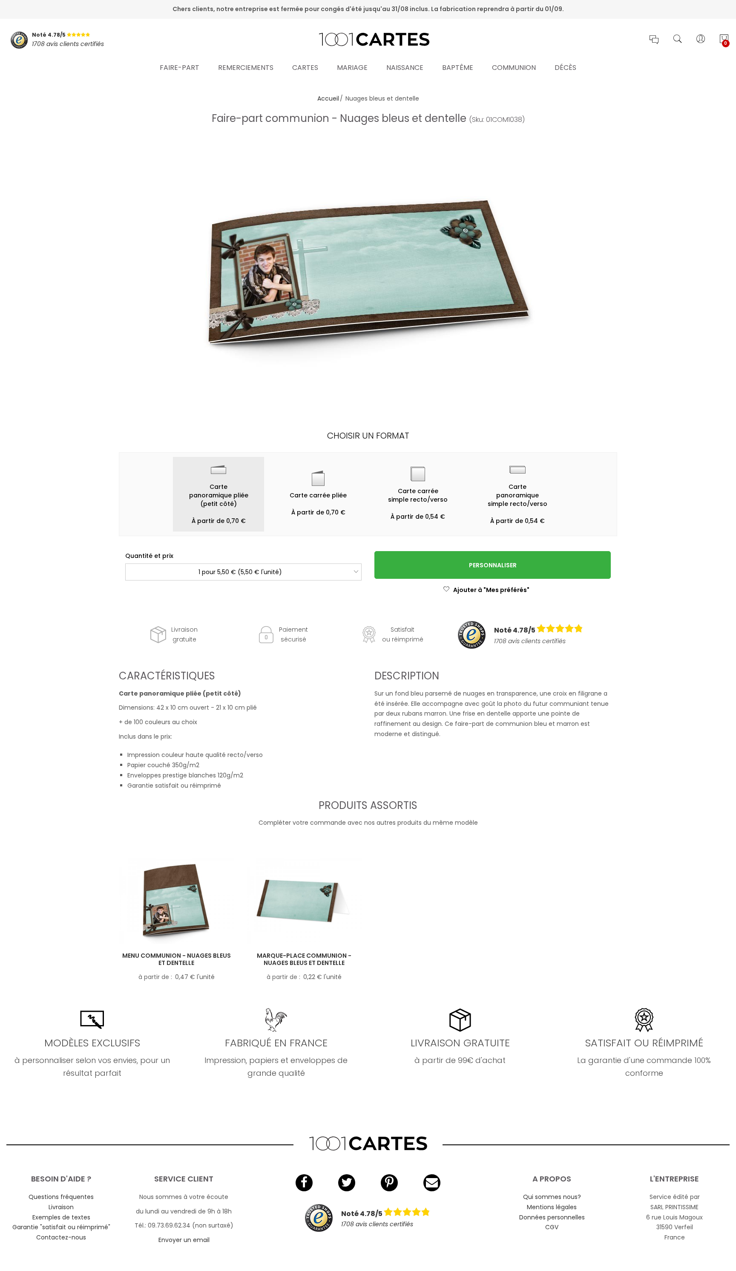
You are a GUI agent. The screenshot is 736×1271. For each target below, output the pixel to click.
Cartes (305, 67)
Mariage (352, 67)
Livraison (61, 1207)
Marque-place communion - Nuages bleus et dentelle (304, 959)
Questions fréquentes (61, 1197)
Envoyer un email (184, 1240)
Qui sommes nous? (552, 1197)
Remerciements (245, 67)
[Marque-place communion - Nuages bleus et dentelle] (304, 901)
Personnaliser (493, 565)
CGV (551, 1227)
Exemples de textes (61, 1217)
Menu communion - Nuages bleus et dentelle (176, 959)
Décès (565, 67)
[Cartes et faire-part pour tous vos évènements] (368, 40)
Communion (514, 67)
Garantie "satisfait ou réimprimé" (61, 1227)
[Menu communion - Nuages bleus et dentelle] (176, 901)
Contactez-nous (61, 1237)
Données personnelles (552, 1217)
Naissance (404, 67)
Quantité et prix (149, 556)
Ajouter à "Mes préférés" (491, 590)
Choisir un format (368, 436)
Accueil (328, 98)
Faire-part (179, 67)
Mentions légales (552, 1207)
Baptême (457, 67)
